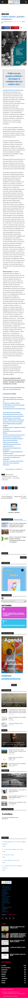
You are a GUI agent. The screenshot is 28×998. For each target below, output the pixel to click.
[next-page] (5, 546)
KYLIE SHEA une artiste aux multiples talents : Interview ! (17, 764)
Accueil (2, 11)
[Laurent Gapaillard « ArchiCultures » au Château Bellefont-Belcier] (4, 797)
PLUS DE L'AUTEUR (18, 519)
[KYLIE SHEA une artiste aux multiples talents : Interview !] (4, 765)
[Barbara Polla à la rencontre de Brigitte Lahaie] (4, 759)
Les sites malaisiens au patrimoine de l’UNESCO (7, 497)
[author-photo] (14, 510)
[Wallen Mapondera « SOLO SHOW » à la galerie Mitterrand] (4, 791)
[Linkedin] (9, 487)
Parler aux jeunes (16, 477)
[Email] (12, 487)
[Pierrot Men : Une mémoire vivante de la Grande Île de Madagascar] (14, 780)
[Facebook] (2, 487)
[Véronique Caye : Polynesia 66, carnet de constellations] (4, 804)
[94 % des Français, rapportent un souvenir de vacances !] (5, 531)
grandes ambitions (9, 474)
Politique (7, 11)
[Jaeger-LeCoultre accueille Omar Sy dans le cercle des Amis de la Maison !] (14, 740)
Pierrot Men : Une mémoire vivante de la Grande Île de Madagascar (13, 783)
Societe (7, 14)
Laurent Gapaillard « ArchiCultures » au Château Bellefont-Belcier (17, 796)
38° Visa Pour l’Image (9, 854)
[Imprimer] (16, 487)
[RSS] (9, 918)
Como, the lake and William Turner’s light (13, 849)
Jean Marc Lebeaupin (7, 21)
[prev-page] (2, 546)
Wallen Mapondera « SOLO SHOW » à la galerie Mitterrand (17, 790)
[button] (2, 2)
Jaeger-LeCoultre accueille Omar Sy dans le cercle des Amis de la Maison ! (13, 743)
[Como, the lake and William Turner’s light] (14, 700)
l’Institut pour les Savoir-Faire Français (9, 476)
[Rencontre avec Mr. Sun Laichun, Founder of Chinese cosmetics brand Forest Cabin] (4, 751)
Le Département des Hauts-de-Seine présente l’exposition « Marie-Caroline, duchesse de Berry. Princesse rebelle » (17, 711)
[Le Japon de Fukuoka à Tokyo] (4, 725)
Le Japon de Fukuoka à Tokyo (15, 723)
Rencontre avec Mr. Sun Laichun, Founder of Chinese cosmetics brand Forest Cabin (17, 751)
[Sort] (2, 598)
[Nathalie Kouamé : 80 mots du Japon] (5, 956)
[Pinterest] (6, 487)
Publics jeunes (5, 479)
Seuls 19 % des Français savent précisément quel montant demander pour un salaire (17, 525)
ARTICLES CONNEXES (7, 519)
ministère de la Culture (6, 477)
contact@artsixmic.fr (11, 914)
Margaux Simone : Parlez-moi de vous (21, 497)
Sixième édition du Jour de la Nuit (11, 860)
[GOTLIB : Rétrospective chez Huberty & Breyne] (4, 719)
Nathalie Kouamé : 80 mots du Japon (17, 955)
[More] (21, 27)
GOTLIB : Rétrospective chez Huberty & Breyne (17, 941)
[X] (13, 918)
